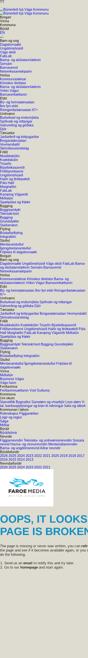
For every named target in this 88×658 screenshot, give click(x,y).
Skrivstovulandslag (14, 317)
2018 (72, 456)
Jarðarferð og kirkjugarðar (20, 313)
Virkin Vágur (35, 283)
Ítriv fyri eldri (44, 290)
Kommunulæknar (13, 279)
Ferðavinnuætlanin (14, 390)
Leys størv (73, 402)
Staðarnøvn (9, 348)
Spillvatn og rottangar (56, 302)
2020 (55, 456)
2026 (4, 456)
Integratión (31, 356)
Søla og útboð (74, 406)
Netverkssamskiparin (16, 271)
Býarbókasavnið (63, 325)
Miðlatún (72, 333)
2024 (21, 456)
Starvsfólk (8, 402)
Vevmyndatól (77, 313)
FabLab (69, 263)
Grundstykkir (63, 344)
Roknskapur (9, 413)
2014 (21, 459)
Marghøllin (15, 333)
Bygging (47, 344)
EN (2, 32)
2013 (29, 459)
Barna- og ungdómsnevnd (20, 448)
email (27, 563)
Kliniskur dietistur (40, 279)
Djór (37, 306)
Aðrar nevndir (50, 448)
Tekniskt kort (31, 344)
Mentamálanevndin (62, 444)
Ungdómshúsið (34, 263)
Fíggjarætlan (28, 413)
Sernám (37, 267)
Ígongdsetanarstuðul (40, 363)
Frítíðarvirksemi (12, 329)
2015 (13, 459)
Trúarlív (45, 325)
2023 (30, 456)
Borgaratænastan (53, 313)
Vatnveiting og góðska (17, 306)
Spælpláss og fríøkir (15, 336)
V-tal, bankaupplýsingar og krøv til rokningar (42, 404)
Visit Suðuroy (39, 390)
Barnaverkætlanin (58, 283)
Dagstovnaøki (11, 263)
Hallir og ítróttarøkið (63, 329)
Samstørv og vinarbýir (48, 402)
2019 (64, 456)
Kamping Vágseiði (51, 333)
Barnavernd (52, 267)
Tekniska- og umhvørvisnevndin (48, 440)
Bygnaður (23, 402)
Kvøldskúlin (30, 325)
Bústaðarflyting (11, 356)
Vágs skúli (54, 263)
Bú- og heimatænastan (17, 290)
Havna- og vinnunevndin (29, 444)
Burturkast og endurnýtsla (20, 302)
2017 (81, 456)
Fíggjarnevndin (12, 440)
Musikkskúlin (10, 325)
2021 (47, 456)
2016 (4, 459)
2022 (38, 456)
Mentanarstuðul (12, 363)
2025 (13, 456)
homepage (29, 567)
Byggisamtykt (10, 344)
